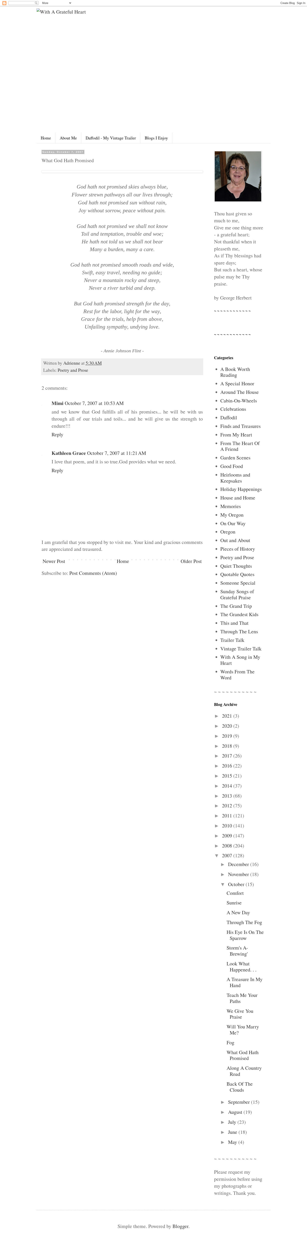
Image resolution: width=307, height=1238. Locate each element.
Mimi (57, 403)
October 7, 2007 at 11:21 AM (116, 453)
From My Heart (236, 434)
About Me (68, 138)
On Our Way (233, 523)
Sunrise (234, 902)
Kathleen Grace (69, 453)
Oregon (227, 531)
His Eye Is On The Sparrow (245, 935)
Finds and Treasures (240, 426)
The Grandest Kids (239, 614)
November (239, 874)
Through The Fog (244, 922)
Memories (230, 506)
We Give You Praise (240, 1014)
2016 (227, 765)
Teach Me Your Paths (242, 998)
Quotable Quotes (237, 574)
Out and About (235, 540)
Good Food (231, 466)
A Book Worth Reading (235, 372)
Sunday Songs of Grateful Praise (237, 594)
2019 (227, 735)
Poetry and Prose (73, 370)
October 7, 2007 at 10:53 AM (94, 403)
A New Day (238, 912)
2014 (227, 785)
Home (46, 138)
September (239, 1102)
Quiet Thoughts (236, 566)
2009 (227, 835)
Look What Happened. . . (241, 966)
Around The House (239, 392)
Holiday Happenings (241, 489)
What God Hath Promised (243, 1055)
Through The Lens (239, 631)
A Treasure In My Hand (245, 982)
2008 (227, 845)
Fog (230, 1042)
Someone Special (237, 582)
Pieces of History (237, 548)
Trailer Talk (232, 640)
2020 (227, 725)
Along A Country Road (244, 1071)
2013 (227, 795)
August (236, 1112)
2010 (227, 825)
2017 (227, 755)
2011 (227, 815)
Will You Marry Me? (243, 1029)
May (233, 1142)
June (233, 1132)
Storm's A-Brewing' (237, 950)
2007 (227, 855)
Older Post (191, 561)
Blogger (180, 1226)
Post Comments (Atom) (93, 573)
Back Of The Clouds (240, 1086)
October (237, 884)
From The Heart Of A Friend (240, 446)
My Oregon (232, 514)
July (232, 1122)
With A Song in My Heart (240, 660)
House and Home (237, 497)
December (239, 864)
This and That (234, 623)
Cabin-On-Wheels (238, 400)
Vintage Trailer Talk (240, 648)
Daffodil (228, 417)
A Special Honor (237, 383)
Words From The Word (237, 674)
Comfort (235, 893)
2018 (227, 745)
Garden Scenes (235, 457)
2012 (227, 805)
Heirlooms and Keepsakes (235, 477)
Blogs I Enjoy (156, 138)
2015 (227, 775)
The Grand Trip (236, 606)
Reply (57, 434)
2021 (227, 715)
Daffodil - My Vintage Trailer (111, 138)
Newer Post (54, 561)
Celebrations (233, 409)
